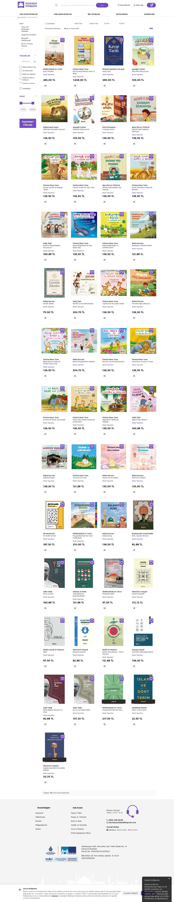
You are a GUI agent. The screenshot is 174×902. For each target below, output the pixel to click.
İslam (21, 23)
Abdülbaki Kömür (139, 708)
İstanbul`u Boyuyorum (81, 129)
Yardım (38, 829)
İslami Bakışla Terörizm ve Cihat (52, 711)
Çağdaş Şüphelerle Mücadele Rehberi (54, 769)
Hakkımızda (40, 817)
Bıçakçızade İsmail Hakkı (142, 534)
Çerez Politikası (77, 829)
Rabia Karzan (137, 243)
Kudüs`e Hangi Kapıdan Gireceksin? (51, 246)
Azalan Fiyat (93, 23)
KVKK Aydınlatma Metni (81, 833)
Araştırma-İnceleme (28, 35)
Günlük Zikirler (48, 303)
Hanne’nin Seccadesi (110, 478)
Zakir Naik (47, 592)
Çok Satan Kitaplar (29, 14)
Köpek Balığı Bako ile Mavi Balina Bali (82, 246)
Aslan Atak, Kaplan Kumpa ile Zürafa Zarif (84, 421)
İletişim (39, 821)
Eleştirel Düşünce (79, 652)
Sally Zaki (47, 243)
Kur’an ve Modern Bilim (81, 710)
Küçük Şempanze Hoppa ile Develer (142, 188)
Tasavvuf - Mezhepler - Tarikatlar (25, 29)
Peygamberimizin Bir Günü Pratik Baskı (83, 537)
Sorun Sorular (48, 594)
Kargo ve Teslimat (78, 817)
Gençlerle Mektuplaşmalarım (142, 652)
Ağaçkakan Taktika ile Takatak (110, 421)
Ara (102, 5)
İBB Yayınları (94, 14)
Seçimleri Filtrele (28, 123)
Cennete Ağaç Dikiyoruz (141, 303)
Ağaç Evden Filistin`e (139, 420)
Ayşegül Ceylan (138, 69)
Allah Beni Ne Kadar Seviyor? (54, 129)
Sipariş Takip (76, 813)
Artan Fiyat (78, 23)
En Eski (121, 23)
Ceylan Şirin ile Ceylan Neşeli (113, 303)
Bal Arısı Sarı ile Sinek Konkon (113, 361)
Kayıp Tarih (106, 71)
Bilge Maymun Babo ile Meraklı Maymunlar (51, 362)
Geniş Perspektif (138, 594)
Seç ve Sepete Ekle (72, 28)
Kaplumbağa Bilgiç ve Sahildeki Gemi (110, 246)
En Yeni (106, 23)
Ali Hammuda (28, 71)
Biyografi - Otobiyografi (26, 39)
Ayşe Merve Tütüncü (140, 127)
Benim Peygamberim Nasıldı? (84, 361)
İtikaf (45, 652)
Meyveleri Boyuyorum (140, 71)
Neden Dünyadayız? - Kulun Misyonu (112, 653)
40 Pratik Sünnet (49, 536)
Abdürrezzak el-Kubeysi (29, 79)
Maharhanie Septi (50, 127)
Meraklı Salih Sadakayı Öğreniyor (140, 130)
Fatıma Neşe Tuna (29, 67)
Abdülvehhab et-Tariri (52, 69)
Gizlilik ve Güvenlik (79, 825)
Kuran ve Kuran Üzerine (27, 45)
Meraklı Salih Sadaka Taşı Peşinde (111, 188)
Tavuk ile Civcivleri (80, 478)
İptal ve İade (76, 821)
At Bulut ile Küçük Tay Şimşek (54, 420)
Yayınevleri (149, 14)
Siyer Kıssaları (48, 71)
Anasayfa (23, 17)
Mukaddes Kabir (108, 594)
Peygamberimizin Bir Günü (112, 710)
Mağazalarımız (41, 825)
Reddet (55, 896)
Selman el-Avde (29, 83)
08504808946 (88, 858)
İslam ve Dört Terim (139, 710)
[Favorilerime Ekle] (62, 40)
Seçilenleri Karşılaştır (53, 28)
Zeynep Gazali (138, 650)
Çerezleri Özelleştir (131, 893)
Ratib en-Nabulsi (29, 74)
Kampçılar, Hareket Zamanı (142, 245)
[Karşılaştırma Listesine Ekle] (45, 86)
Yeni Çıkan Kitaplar (63, 14)
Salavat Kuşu (107, 536)
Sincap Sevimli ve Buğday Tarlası (53, 188)
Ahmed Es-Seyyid (139, 592)
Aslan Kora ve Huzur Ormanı (142, 361)
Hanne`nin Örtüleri (138, 478)
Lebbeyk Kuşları (49, 478)
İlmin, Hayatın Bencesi (140, 536)
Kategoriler (122, 14)
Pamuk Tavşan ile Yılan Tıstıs (83, 187)
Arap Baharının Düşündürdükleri (79, 595)
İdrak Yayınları (48, 74)
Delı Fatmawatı (109, 127)
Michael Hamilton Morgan (113, 69)
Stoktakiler (27, 88)
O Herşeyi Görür (108, 129)
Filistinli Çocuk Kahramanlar (83, 303)
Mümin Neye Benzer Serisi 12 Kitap (84, 72)
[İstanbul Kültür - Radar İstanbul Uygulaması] (61, 859)
